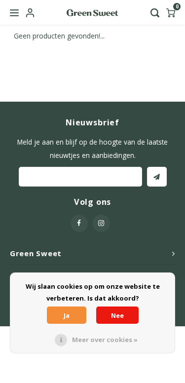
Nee (117, 315)
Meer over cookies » (105, 339)
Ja (67, 315)
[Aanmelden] (157, 177)
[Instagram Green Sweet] (101, 223)
